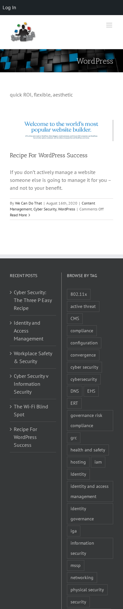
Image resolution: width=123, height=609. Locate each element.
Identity (78, 474)
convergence (83, 355)
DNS (75, 391)
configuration (84, 342)
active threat (83, 306)
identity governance (82, 513)
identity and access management (90, 491)
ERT (74, 403)
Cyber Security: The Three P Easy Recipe (32, 300)
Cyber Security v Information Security (31, 384)
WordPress (66, 209)
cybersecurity (84, 379)
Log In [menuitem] (9, 7)
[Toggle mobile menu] (109, 25)
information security (82, 548)
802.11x (79, 294)
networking (82, 577)
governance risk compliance (86, 420)
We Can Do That (28, 203)
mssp (76, 565)
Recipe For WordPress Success (49, 155)
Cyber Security (44, 209)
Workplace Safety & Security (33, 357)
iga (74, 531)
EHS (91, 391)
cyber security (84, 367)
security (78, 601)
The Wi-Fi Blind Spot (31, 410)
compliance (82, 330)
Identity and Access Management (28, 330)
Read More (18, 214)
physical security (87, 589)
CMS (75, 318)
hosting (78, 462)
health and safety (88, 449)
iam (98, 462)
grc (74, 437)
